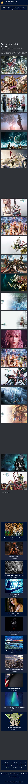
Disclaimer (4, 774)
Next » (8, 492)
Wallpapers (3, 48)
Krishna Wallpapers (14, 777)
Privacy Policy (14, 774)
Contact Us (24, 774)
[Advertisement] (14, 27)
